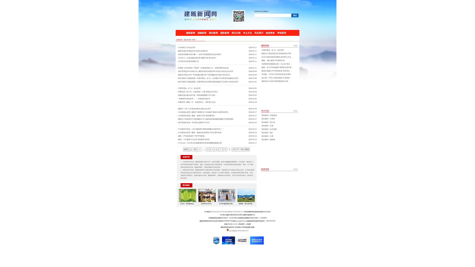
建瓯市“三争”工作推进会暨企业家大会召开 (194, 109)
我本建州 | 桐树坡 (268, 140)
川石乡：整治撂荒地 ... (187, 204)
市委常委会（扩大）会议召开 (189, 88)
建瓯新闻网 (187, 40)
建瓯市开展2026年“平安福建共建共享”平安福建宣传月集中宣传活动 (204, 75)
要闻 (193, 40)
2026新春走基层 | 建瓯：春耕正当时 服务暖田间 (196, 116)
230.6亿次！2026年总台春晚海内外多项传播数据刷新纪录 (200, 143)
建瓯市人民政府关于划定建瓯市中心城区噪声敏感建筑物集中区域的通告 (206, 119)
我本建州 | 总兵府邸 (269, 129)
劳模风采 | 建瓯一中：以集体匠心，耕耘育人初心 (197, 102)
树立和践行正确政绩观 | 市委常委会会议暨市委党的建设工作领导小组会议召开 (208, 82)
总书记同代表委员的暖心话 (188, 61)
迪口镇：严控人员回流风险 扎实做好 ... (277, 78)
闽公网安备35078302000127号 (234, 212)
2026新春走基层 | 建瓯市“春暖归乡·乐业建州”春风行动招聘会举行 (203, 112)
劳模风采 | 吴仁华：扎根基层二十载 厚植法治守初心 (198, 92)
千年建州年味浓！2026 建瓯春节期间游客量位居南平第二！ (201, 129)
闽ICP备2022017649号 (217, 212)
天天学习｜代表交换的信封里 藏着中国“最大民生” (197, 58)
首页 (186, 149)
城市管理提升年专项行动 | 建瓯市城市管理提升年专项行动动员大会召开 (205, 71)
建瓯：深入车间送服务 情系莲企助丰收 (277, 67)
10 (234, 149)
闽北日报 (236, 33)
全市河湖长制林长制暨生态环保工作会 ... (277, 57)
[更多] (295, 45)
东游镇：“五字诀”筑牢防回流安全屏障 (276, 74)
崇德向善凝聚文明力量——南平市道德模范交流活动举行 (199, 54)
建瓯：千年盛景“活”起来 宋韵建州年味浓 (194, 139)
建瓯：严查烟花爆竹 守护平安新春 (191, 136)
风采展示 (258, 33)
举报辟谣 (281, 33)
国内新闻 (213, 33)
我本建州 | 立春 (267, 126)
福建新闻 (202, 33)
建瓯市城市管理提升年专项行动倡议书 (193, 51)
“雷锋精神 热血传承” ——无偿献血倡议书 (194, 99)
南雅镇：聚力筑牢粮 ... (246, 204)
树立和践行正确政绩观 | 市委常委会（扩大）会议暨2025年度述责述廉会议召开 (208, 78)
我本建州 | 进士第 (268, 122)
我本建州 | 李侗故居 (269, 115)
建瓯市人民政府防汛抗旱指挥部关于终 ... (277, 54)
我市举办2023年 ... (207, 204)
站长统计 (235, 224)
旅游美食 (270, 33)
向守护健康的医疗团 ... (226, 204)
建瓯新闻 (190, 33)
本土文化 (247, 33)
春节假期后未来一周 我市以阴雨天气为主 (194, 122)
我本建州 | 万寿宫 (268, 119)
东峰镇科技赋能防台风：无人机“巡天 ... (277, 64)
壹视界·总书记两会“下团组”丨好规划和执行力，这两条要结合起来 (203, 68)
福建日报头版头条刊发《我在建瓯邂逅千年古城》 (197, 95)
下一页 (240, 149)
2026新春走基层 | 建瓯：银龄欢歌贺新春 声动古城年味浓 (200, 133)
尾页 (247, 149)
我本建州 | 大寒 (267, 136)
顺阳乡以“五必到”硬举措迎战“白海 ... (276, 81)
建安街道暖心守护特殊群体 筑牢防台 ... (277, 71)
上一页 (193, 149)
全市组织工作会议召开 (186, 47)
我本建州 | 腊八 (267, 133)
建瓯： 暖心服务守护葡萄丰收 (273, 60)
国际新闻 (224, 33)
